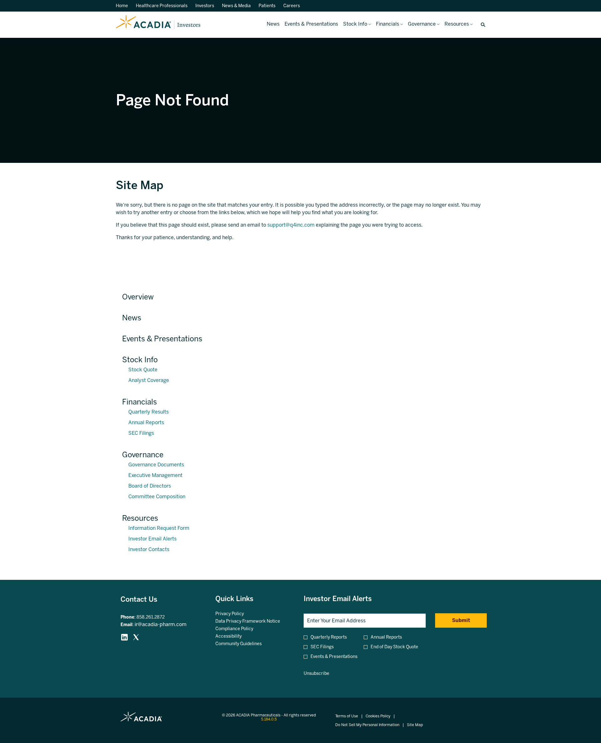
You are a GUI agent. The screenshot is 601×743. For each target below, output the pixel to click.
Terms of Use (346, 716)
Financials (139, 401)
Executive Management (155, 475)
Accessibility (236, 636)
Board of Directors (149, 486)
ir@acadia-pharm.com (161, 624)
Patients (267, 6)
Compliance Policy (242, 629)
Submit (461, 620)
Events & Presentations (162, 338)
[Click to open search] (481, 25)
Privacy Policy (237, 614)
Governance (142, 454)
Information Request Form (158, 528)
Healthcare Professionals (161, 6)
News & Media (236, 6)
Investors (204, 6)
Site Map (415, 725)
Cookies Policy (378, 716)
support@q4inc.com (291, 225)
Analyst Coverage (148, 380)
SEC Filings (141, 433)
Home (122, 6)
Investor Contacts (148, 549)
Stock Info (140, 359)
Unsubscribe (316, 673)
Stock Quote (142, 370)
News (131, 317)
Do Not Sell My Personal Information (367, 725)
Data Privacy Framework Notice (253, 621)
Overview (138, 296)
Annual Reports (146, 422)
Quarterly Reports (329, 637)
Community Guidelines (246, 644)
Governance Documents (156, 465)
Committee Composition (156, 497)
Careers (291, 6)
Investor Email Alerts (152, 539)
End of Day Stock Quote (394, 647)
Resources (140, 518)
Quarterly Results (148, 412)
